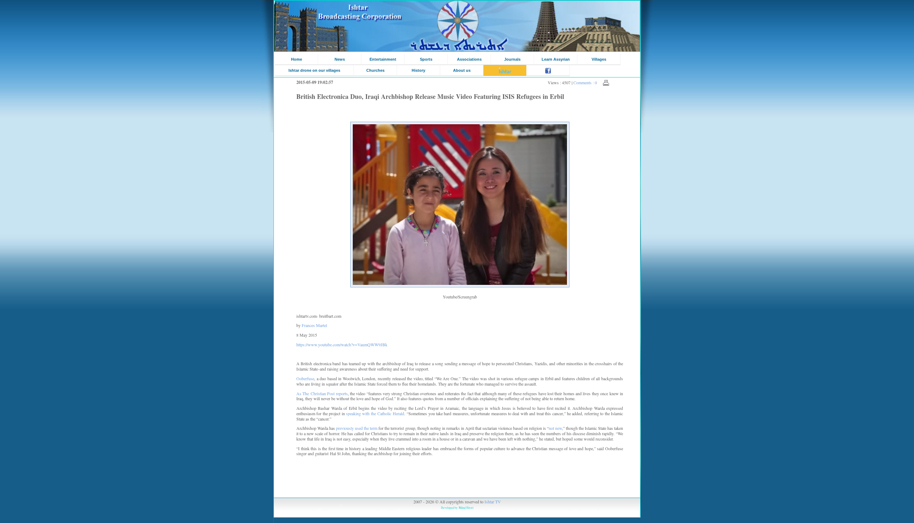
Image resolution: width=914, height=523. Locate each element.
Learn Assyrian (556, 59)
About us (462, 70)
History (418, 70)
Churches (375, 70)
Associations (469, 59)
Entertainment (383, 59)
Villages (599, 59)
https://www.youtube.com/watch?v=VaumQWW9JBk (341, 344)
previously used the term (356, 428)
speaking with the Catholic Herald (375, 413)
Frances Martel (314, 325)
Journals (512, 59)
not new (555, 428)
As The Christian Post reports (322, 393)
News (340, 59)
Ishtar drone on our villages (314, 70)
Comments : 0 (585, 82)
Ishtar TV (492, 501)
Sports (426, 59)
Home (296, 59)
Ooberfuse (305, 378)
